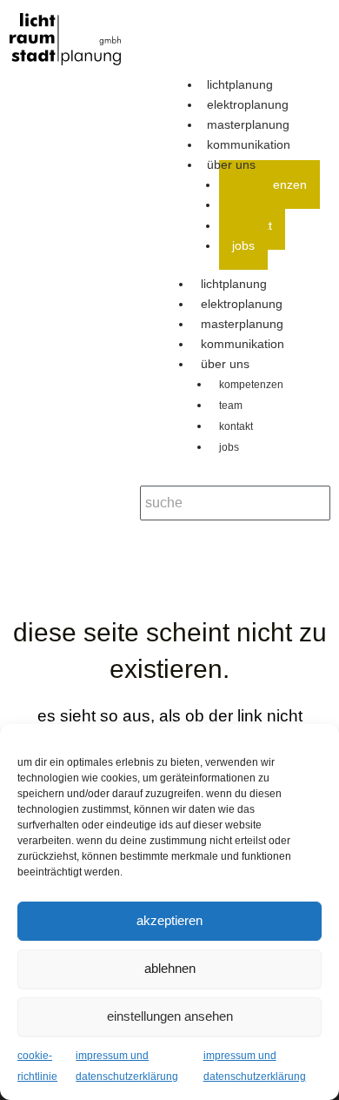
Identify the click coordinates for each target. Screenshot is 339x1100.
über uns (231, 164)
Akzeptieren (169, 920)
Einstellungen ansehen (170, 1016)
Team (231, 405)
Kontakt (236, 426)
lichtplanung (234, 284)
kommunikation (242, 344)
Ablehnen (170, 968)
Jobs (243, 245)
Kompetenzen (251, 385)
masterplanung (242, 324)
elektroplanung (241, 304)
